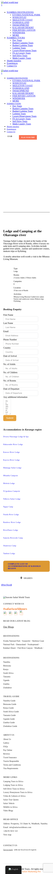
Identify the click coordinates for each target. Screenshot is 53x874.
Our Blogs (8, 627)
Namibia (6, 662)
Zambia (6, 684)
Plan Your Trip (28, 137)
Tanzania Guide (9, 715)
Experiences (12, 63)
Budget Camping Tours (22, 43)
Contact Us (12, 66)
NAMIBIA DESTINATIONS (20, 12)
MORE (15, 35)
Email (5, 331)
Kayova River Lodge (11, 460)
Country (7, 348)
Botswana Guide (9, 704)
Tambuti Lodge (9, 553)
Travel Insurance (10, 757)
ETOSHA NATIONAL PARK (26, 15)
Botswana (7, 666)
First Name (8, 315)
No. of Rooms (9, 380)
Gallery (6, 743)
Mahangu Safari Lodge (12, 468)
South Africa (8, 673)
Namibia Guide (9, 701)
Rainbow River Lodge (12, 522)
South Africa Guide (11, 712)
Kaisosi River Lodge (11, 452)
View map (7, 835)
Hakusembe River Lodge (13, 444)
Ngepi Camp (8, 507)
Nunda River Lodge (11, 515)
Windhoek (38, 648)
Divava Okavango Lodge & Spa (16, 437)
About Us (7, 739)
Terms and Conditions (12, 765)
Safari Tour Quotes (11, 800)
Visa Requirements (10, 768)
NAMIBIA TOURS (16, 38)
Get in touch (8, 850)
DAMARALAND (20, 22)
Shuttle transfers (14, 60)
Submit (9, 418)
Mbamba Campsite (10, 476)
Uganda (6, 680)
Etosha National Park (11, 641)
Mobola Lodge (9, 483)
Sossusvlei (26, 641)
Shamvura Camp (9, 546)
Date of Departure (11, 389)
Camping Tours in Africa (13, 781)
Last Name (8, 323)
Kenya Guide (8, 708)
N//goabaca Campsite (11, 491)
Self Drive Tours (19, 55)
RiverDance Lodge (10, 530)
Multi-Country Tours (21, 58)
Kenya (5, 669)
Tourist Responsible (11, 761)
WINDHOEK (18, 32)
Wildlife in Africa (10, 807)
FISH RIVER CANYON (23, 30)
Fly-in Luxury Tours (21, 53)
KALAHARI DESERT (23, 27)
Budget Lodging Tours (22, 45)
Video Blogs (8, 811)
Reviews (6, 754)
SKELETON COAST (22, 20)
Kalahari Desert (9, 648)
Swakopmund (33, 644)
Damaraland (21, 644)
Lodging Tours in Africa (13, 785)
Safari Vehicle (8, 803)
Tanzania (6, 677)
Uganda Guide (9, 719)
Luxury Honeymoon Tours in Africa (17, 792)
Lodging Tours (19, 48)
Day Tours (17, 40)
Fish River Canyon (25, 648)
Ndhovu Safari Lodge (11, 499)
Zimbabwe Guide (10, 726)
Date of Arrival (10, 356)
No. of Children (10, 372)
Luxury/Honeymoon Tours (24, 50)
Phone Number (10, 339)
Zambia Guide (9, 722)
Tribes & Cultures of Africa (14, 796)
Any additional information (15, 397)
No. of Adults (9, 364)
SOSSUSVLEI (19, 17)
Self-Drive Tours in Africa (13, 789)
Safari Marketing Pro (31, 871)
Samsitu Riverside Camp (13, 538)
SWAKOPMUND (20, 25)
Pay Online (7, 750)
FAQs (5, 747)
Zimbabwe (7, 688)
